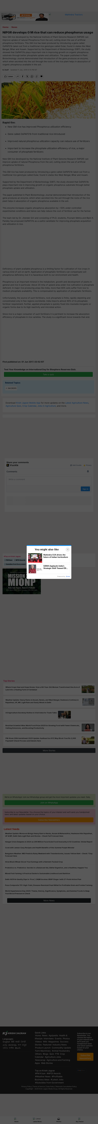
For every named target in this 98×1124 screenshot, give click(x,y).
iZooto (68, 576)
